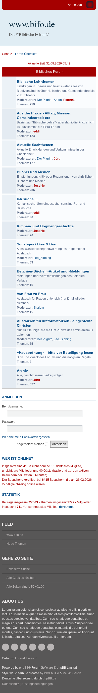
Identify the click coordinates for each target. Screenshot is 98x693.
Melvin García (72, 673)
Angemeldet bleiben (31, 444)
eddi (36, 131)
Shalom (38, 307)
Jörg (57, 158)
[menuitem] (10, 684)
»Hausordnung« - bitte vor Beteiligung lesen (55, 353)
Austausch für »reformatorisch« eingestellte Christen (54, 323)
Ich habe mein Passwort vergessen (26, 437)
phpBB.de (49, 678)
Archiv (22, 371)
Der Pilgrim (44, 100)
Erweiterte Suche (18, 569)
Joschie (39, 185)
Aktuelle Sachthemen (35, 145)
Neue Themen (16, 543)
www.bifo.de (32, 24)
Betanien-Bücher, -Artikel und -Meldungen (53, 271)
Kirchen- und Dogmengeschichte (45, 226)
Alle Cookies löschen (21, 578)
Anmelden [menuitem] (75, 5)
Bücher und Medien (34, 172)
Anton (58, 100)
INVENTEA (51, 673)
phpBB (23, 667)
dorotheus (66, 507)
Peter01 (69, 100)
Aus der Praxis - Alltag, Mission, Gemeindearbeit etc (44, 115)
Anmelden (12, 397)
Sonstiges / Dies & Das (36, 244)
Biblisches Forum (50, 72)
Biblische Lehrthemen (36, 82)
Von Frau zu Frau (31, 294)
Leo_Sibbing (42, 258)
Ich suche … (27, 199)
